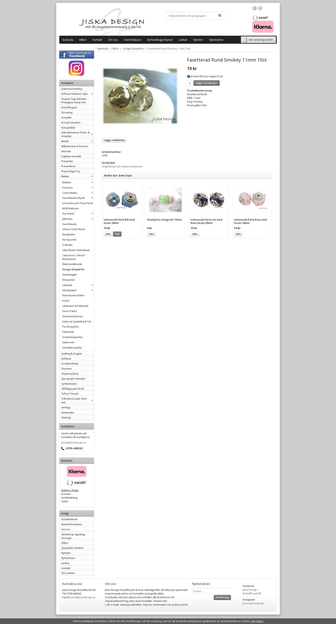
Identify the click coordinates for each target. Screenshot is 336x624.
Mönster (66, 151)
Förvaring (66, 112)
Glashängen (69, 274)
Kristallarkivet (69, 519)
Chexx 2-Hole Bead (73, 229)
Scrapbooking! (69, 363)
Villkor (83, 40)
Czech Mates (69, 193)
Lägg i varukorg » (207, 83)
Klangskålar (68, 127)
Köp (117, 234)
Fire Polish (68, 213)
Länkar (183, 40)
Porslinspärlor (70, 326)
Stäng (259, 621)
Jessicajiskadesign (253, 603)
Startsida (67, 40)
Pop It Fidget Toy (70, 171)
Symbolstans (69, 383)
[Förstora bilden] (140, 95)
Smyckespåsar (70, 373)
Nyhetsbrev (216, 40)
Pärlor (65, 176)
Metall (64, 141)
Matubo (66, 182)
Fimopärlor (68, 280)
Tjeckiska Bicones (72, 316)
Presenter (67, 161)
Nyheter (198, 40)
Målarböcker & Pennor (74, 146)
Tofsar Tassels (70, 393)
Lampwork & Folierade (75, 306)
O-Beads (67, 245)
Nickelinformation (71, 524)
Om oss (113, 40)
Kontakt (97, 40)
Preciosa (67, 187)
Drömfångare (69, 107)
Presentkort (68, 166)
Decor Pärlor (69, 311)
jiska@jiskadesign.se (73, 442)
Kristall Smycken (70, 122)
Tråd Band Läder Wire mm (74, 400)
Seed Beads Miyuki (73, 198)
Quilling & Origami (71, 353)
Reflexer (66, 358)
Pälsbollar (68, 332)
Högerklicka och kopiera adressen (122, 166)
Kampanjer (67, 412)
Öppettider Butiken (72, 548)
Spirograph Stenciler (73, 378)
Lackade (67, 285)
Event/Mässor (132, 40)
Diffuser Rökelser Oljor (74, 94)
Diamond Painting (71, 88)
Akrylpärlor (68, 234)
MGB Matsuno (70, 208)
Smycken (66, 368)
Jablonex (67, 219)
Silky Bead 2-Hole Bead (75, 250)
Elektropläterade (72, 264)
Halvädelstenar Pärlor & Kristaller (75, 134)
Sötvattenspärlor (72, 347)
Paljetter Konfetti (71, 156)
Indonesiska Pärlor (73, 295)
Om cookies (68, 573)
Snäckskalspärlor (72, 337)
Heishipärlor (69, 290)
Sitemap (66, 417)
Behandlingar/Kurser (160, 40)
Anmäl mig (222, 597)
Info (108, 234)
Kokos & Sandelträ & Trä (76, 321)
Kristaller (66, 117)
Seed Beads (69, 224)
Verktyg (65, 407)
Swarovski (68, 342)
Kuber (65, 300)
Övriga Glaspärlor (73, 269)
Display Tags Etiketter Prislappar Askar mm (74, 100)
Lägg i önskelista (114, 140)
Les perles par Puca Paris (77, 203)
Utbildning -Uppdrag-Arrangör (73, 536)
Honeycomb (69, 239)
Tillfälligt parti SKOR (72, 388)
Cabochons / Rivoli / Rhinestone (74, 257)
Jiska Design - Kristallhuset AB (252, 591)
